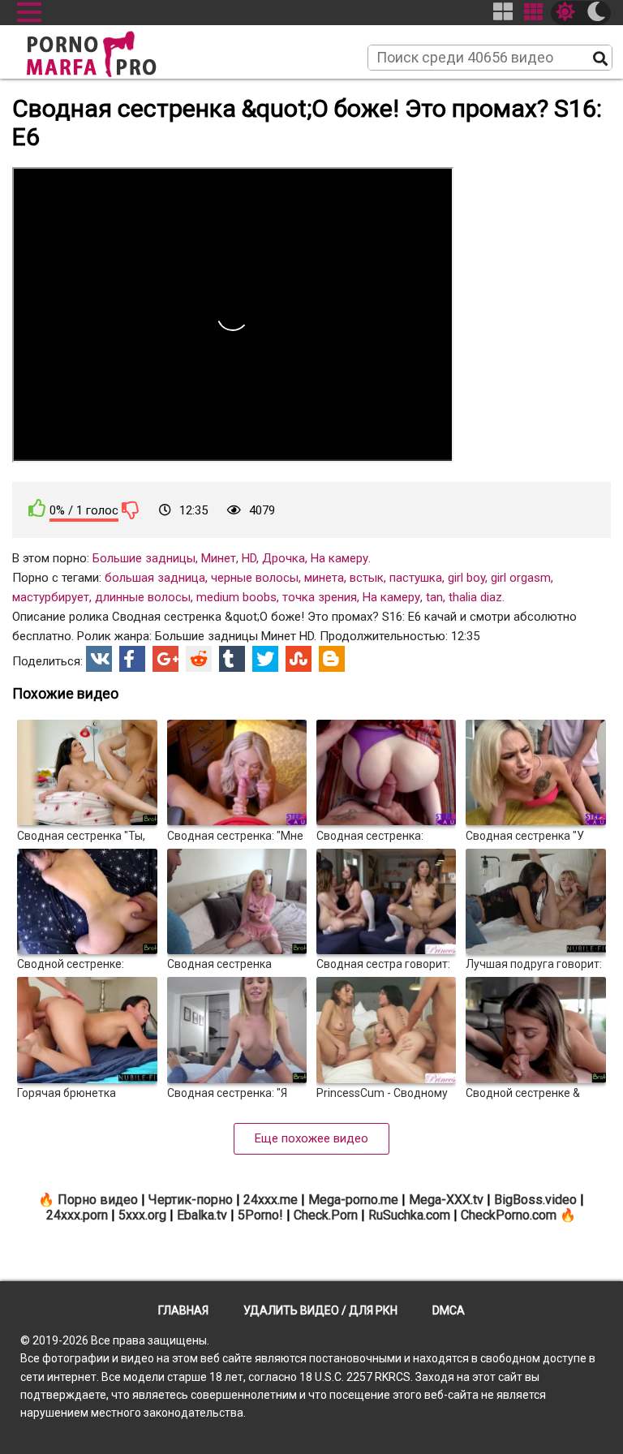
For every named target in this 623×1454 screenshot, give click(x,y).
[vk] (99, 659)
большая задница (155, 577)
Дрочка (283, 558)
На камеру (339, 558)
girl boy (466, 577)
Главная (183, 1310)
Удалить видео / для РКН (320, 1310)
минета (324, 577)
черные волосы (255, 577)
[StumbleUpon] (299, 659)
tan (434, 597)
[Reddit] (199, 659)
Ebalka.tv (202, 1215)
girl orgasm (521, 577)
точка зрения (319, 597)
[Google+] (165, 659)
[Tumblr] (232, 659)
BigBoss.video (535, 1199)
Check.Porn (326, 1215)
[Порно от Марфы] (113, 49)
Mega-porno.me (353, 1199)
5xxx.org (142, 1215)
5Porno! (260, 1215)
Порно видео (98, 1199)
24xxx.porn (77, 1215)
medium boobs (236, 597)
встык (367, 577)
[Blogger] (332, 659)
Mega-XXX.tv (446, 1199)
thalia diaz (475, 597)
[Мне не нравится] (131, 509)
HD (249, 558)
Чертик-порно (190, 1199)
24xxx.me (270, 1199)
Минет (218, 558)
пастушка (415, 577)
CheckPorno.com (508, 1215)
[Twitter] (265, 659)
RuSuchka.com (409, 1215)
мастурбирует (50, 597)
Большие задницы (143, 558)
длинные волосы (143, 597)
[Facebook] (132, 659)
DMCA (448, 1310)
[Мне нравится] (37, 508)
